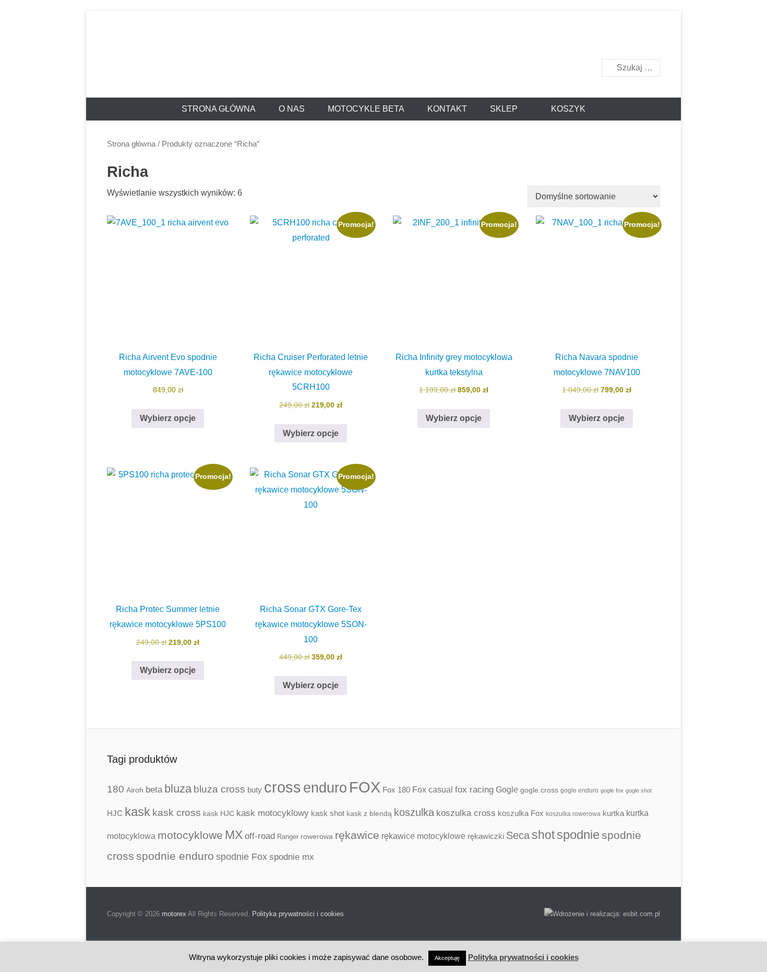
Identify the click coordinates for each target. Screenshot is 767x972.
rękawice (357, 835)
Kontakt (447, 108)
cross (282, 787)
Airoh (134, 790)
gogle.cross (539, 790)
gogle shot (639, 790)
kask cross (176, 812)
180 (115, 789)
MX (234, 835)
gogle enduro (579, 790)
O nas (292, 108)
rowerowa (317, 836)
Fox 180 (396, 789)
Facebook (629, 40)
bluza (177, 788)
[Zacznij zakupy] (563, 109)
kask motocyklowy (272, 813)
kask (137, 812)
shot (543, 835)
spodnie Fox (241, 856)
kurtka (613, 813)
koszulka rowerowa (573, 814)
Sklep (504, 108)
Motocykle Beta (366, 108)
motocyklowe (190, 835)
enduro (325, 788)
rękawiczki (486, 836)
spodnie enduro (175, 856)
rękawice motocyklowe (423, 836)
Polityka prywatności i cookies (298, 914)
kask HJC (218, 813)
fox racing (474, 790)
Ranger (287, 837)
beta (154, 790)
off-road (260, 836)
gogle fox (612, 790)
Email (651, 40)
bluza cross (219, 789)
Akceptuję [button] (447, 958)
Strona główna (219, 108)
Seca (518, 835)
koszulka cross (466, 813)
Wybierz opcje (168, 418)
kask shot (327, 813)
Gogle (507, 789)
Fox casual (432, 789)
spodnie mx (291, 856)
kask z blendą (369, 813)
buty (254, 789)
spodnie (578, 834)
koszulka (414, 812)
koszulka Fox (521, 813)
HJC (115, 813)
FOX (364, 787)
